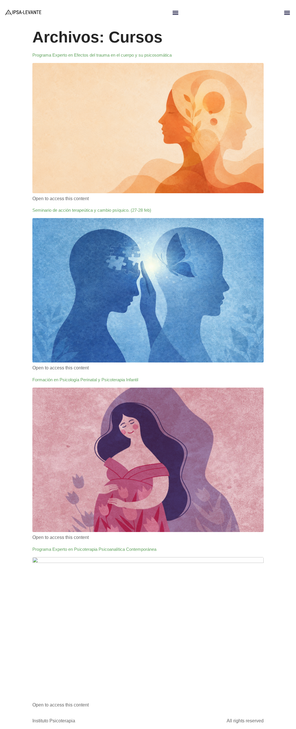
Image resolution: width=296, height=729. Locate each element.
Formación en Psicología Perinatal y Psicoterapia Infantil (85, 379)
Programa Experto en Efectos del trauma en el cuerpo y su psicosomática (102, 55)
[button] (175, 13)
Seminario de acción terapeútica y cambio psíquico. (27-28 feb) (91, 210)
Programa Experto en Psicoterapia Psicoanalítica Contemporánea (94, 549)
